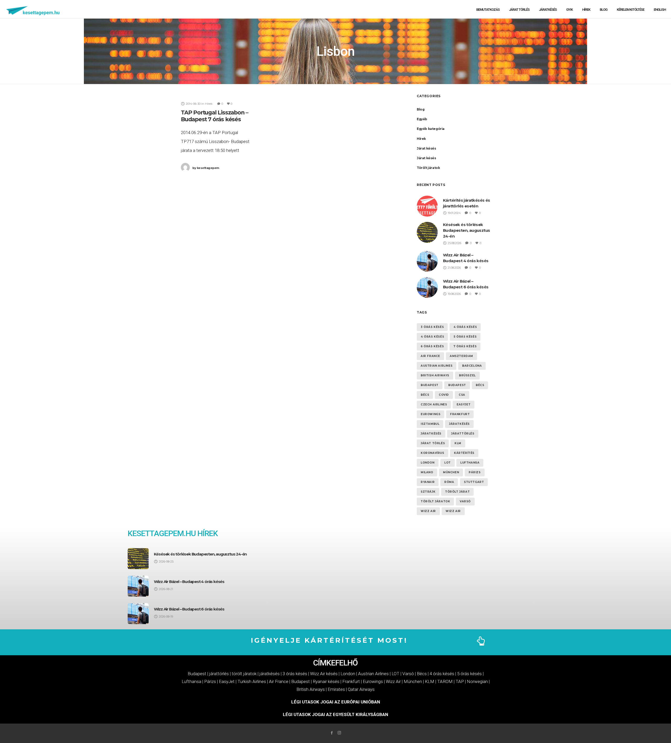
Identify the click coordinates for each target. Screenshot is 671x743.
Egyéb (422, 119)
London (428, 462)
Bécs (480, 385)
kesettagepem (205, 168)
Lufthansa (469, 462)
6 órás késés (432, 346)
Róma (449, 482)
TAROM (445, 681)
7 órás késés (465, 346)
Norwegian (477, 681)
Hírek (421, 139)
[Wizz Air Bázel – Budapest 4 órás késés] (138, 586)
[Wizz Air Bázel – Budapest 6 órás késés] (138, 613)
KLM (457, 443)
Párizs (475, 472)
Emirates (336, 689)
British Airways (435, 375)
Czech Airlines (434, 404)
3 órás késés (432, 327)
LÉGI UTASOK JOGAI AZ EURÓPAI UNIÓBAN (335, 702)
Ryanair (428, 482)
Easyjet (463, 404)
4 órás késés (465, 327)
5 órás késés (465, 336)
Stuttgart (474, 482)
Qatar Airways (361, 689)
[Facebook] (332, 733)
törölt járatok (435, 501)
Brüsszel (467, 375)
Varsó (465, 501)
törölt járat (457, 491)
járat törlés (433, 443)
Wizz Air (428, 511)
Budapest (430, 385)
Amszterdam (461, 356)
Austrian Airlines (436, 365)
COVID (444, 395)
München (451, 472)
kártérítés (464, 453)
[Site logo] (33, 9)
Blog (420, 109)
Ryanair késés (326, 681)
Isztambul (430, 424)
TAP (460, 681)
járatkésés (459, 424)
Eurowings (430, 414)
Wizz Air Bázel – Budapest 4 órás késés (189, 581)
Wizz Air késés (324, 673)
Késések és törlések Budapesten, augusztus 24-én (466, 230)
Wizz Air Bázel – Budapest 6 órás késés (189, 609)
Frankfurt (460, 414)
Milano (427, 472)
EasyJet (227, 681)
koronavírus (432, 453)
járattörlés (462, 433)
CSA (462, 395)
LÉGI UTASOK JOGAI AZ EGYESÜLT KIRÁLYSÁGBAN (335, 714)
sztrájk (428, 491)
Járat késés (426, 148)
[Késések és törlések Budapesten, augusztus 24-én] (138, 558)
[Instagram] (339, 733)
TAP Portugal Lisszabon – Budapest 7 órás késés (214, 116)
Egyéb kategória (431, 129)
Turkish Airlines (251, 681)
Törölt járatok (428, 168)
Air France (430, 356)
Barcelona (472, 365)
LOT (447, 462)
